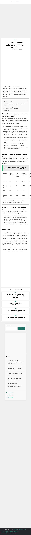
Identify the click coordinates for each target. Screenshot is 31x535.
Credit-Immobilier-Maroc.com (20, 529)
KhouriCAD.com (9, 392)
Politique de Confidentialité (6, 532)
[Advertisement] (15, 21)
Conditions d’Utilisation (14, 531)
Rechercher (8, 325)
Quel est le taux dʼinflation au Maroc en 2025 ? (15, 311)
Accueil (2, 531)
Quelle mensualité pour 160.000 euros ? (15, 303)
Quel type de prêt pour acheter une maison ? (15, 318)
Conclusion (6, 110)
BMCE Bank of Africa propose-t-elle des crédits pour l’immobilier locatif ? (15, 368)
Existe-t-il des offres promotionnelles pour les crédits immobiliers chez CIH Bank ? (15, 385)
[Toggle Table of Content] (25, 102)
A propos (6, 531)
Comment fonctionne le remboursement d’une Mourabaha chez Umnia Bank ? (15, 362)
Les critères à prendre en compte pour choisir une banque (14, 105)
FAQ (15, 40)
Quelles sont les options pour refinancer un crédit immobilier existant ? (15, 295)
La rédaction (13, 49)
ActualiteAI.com (9, 397)
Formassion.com (10, 395)
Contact (14, 532)
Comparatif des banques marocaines (11, 107)
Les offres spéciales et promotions (11, 108)
